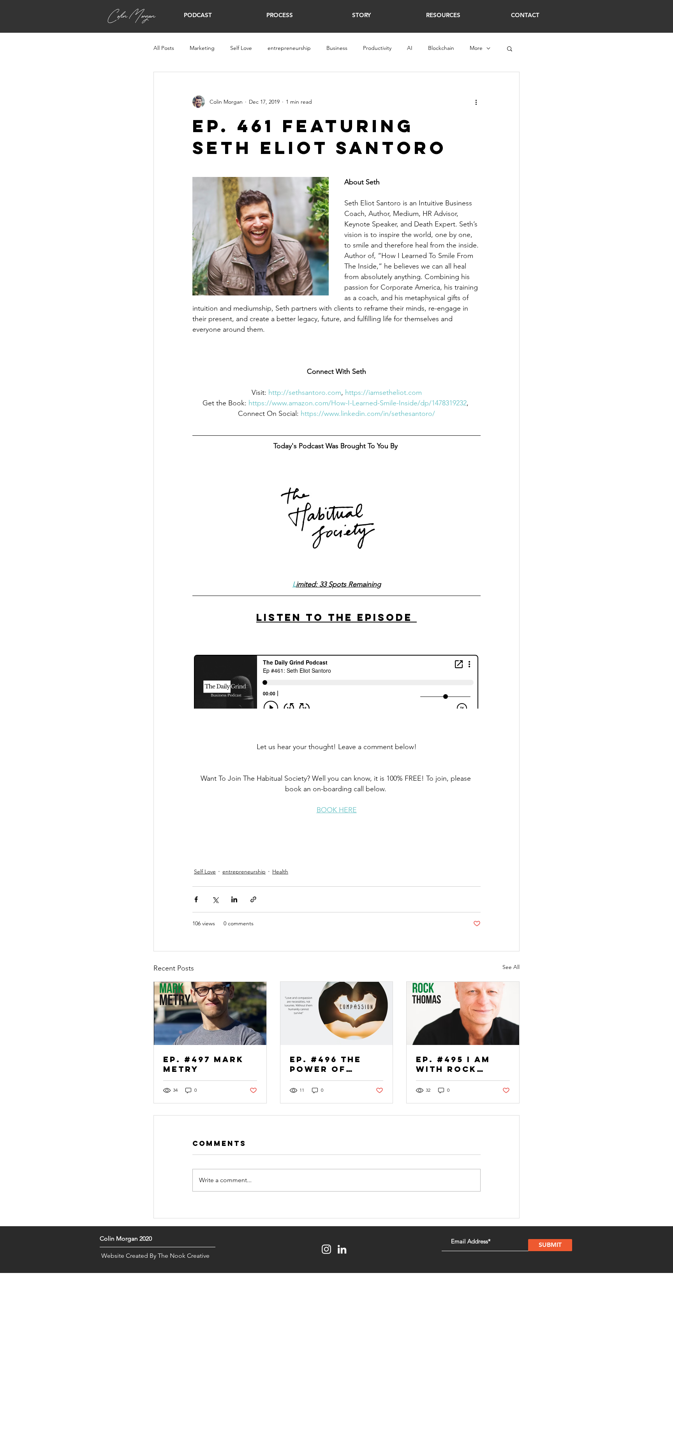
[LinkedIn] (342, 1249)
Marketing (202, 47)
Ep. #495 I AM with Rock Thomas (453, 1064)
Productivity (377, 47)
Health (280, 871)
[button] (198, 15)
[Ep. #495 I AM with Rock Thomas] (463, 1013)
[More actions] (476, 101)
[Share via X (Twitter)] (215, 899)
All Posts (163, 47)
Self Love (241, 47)
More (476, 47)
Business (336, 47)
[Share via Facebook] (196, 899)
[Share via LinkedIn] (234, 899)
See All (511, 967)
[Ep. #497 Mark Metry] (210, 1013)
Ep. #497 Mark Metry (203, 1064)
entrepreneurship (289, 47)
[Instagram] (326, 1249)
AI (409, 47)
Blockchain (441, 47)
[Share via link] (253, 899)
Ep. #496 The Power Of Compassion (325, 1064)
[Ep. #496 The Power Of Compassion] (336, 1013)
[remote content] (336, 682)
